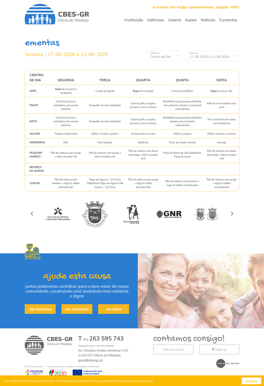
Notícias (208, 19)
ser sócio (113, 309)
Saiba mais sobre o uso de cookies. (134, 381)
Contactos (228, 19)
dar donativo (40, 309)
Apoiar (191, 19)
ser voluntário (77, 309)
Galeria (174, 19)
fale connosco (173, 349)
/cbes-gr (221, 349)
